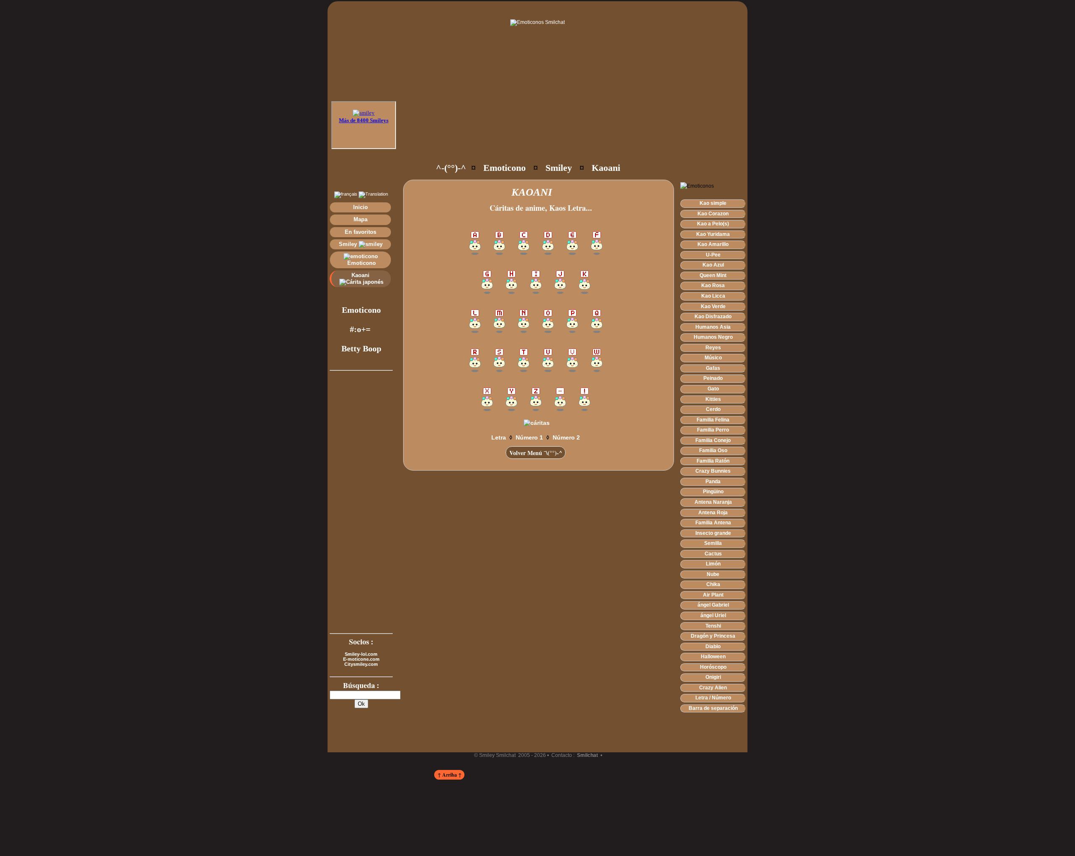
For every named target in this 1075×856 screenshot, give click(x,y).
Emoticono (361, 263)
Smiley (349, 244)
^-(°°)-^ (451, 167)
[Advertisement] (555, 130)
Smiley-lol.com (361, 654)
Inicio (360, 207)
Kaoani (361, 275)
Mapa (360, 219)
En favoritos (360, 232)
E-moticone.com (361, 659)
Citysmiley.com (361, 664)
